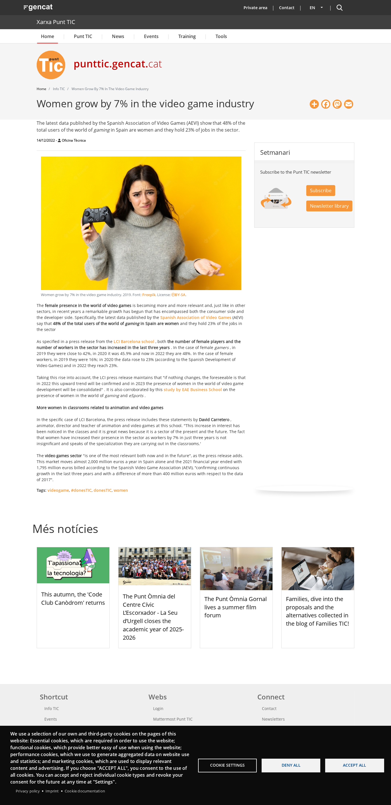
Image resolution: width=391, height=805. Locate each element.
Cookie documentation (85, 791)
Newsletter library (329, 206)
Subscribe (320, 190)
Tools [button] (221, 36)
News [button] (118, 36)
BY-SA (180, 294)
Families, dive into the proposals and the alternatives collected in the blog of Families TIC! (317, 611)
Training (187, 36)
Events (151, 36)
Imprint (52, 791)
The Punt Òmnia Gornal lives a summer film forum (235, 607)
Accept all (354, 765)
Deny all (291, 765)
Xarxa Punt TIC (56, 22)
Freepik (148, 294)
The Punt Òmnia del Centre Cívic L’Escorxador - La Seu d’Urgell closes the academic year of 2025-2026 (153, 616)
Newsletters (273, 719)
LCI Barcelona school (134, 341)
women (121, 490)
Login (158, 708)
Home (47, 36)
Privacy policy (28, 791)
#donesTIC (81, 490)
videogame (58, 490)
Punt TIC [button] (83, 36)
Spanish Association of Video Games (195, 317)
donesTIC (103, 490)
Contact (287, 7)
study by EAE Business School (193, 389)
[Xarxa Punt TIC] (53, 65)
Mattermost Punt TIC (173, 719)
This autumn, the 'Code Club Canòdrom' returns (73, 598)
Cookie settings (227, 765)
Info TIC (51, 708)
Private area (255, 7)
